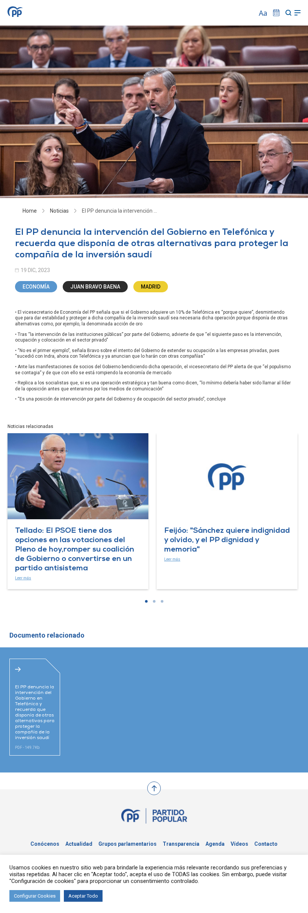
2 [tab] (154, 601)
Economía (36, 287)
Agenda (215, 844)
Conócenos (44, 844)
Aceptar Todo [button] (83, 896)
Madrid (150, 287)
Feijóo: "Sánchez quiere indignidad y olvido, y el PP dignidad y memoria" (227, 541)
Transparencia (181, 844)
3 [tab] (162, 601)
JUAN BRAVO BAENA (95, 287)
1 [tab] (146, 601)
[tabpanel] (78, 511)
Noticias (59, 211)
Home (30, 211)
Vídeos (239, 844)
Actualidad (78, 844)
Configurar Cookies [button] (35, 896)
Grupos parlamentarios (127, 844)
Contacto (266, 844)
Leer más (23, 578)
